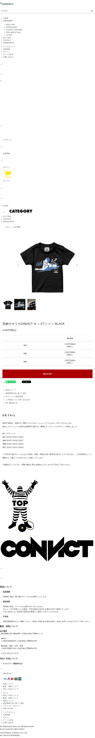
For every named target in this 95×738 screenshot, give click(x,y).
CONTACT (7, 40)
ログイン (6, 52)
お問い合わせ (8, 57)
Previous (18, 265)
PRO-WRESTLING (13, 32)
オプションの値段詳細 (14, 396)
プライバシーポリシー (11, 706)
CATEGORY (20, 211)
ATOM (10, 708)
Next (76, 265)
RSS (5, 708)
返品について (11, 390)
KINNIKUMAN (11, 27)
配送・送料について (11, 686)
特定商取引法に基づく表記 (16, 393)
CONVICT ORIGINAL (14, 30)
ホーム (8, 227)
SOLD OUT (47, 374)
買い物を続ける (12, 403)
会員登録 (6, 49)
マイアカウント (9, 47)
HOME (5, 18)
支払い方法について (11, 689)
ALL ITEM (7, 38)
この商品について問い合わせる (18, 400)
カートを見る (8, 54)
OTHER (9, 35)
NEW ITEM (10, 25)
